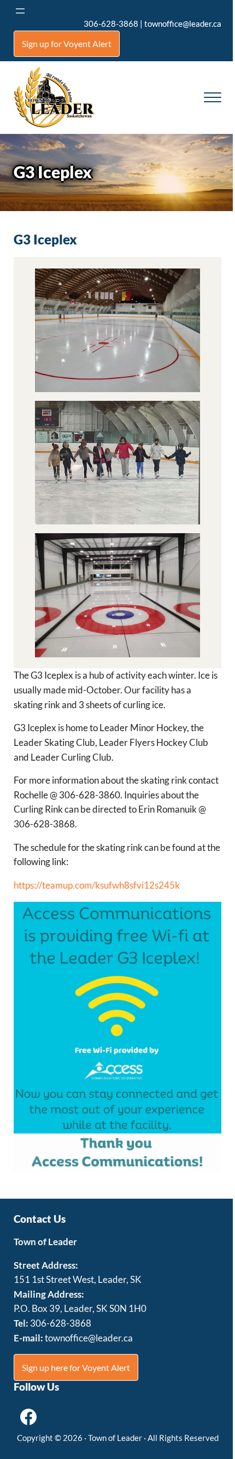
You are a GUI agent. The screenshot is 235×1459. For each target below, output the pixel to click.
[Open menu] (20, 10)
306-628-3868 (111, 23)
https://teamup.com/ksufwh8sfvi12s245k (97, 885)
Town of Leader (115, 1438)
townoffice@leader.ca (182, 23)
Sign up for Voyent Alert (66, 43)
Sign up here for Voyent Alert (76, 1367)
